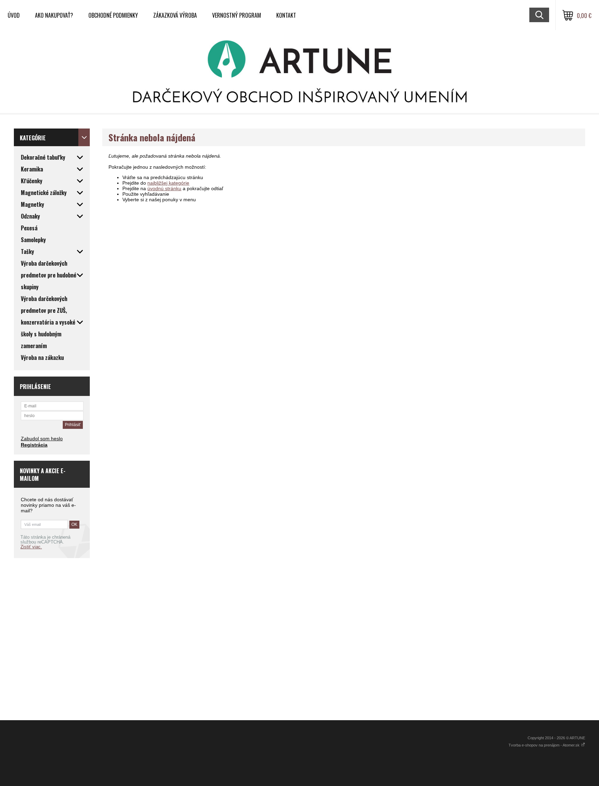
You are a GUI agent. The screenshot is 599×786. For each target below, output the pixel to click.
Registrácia (34, 445)
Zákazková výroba (175, 15)
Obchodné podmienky (113, 15)
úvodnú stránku (164, 188)
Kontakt (286, 15)
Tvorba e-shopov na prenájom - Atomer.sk (545, 745)
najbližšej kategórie (168, 183)
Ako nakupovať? (54, 15)
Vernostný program (236, 15)
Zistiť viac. (31, 547)
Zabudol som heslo (42, 438)
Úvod (14, 15)
